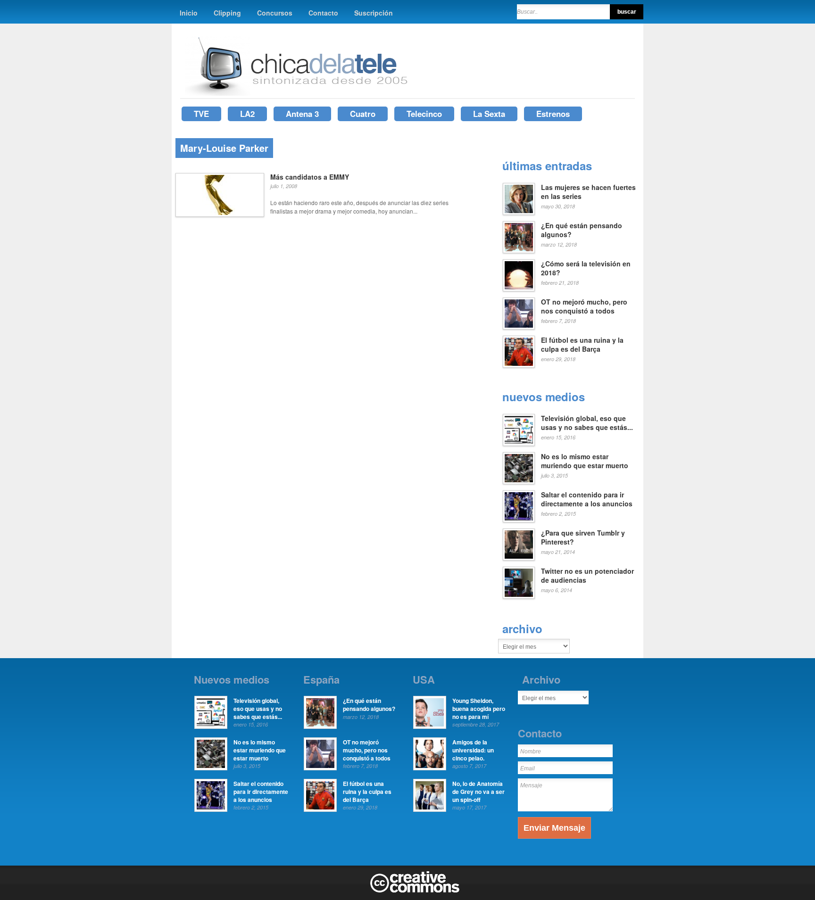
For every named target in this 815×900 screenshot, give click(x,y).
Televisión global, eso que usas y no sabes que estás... (587, 422)
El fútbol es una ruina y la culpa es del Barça (582, 344)
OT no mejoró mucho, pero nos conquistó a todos (584, 306)
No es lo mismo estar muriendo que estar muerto (584, 461)
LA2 (247, 113)
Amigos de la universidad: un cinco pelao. (473, 750)
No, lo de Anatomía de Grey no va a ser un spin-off (478, 791)
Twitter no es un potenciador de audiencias (587, 575)
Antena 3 (302, 113)
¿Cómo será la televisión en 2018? (586, 268)
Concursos (274, 12)
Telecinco (424, 113)
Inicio (189, 12)
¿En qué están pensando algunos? (581, 230)
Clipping (227, 12)
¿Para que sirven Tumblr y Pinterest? (583, 537)
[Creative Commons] (414, 890)
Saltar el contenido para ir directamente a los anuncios (586, 499)
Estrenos (553, 113)
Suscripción (373, 12)
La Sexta (489, 113)
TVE (201, 113)
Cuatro (362, 113)
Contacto (323, 12)
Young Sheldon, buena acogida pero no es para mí (478, 708)
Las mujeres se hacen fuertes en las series (588, 191)
